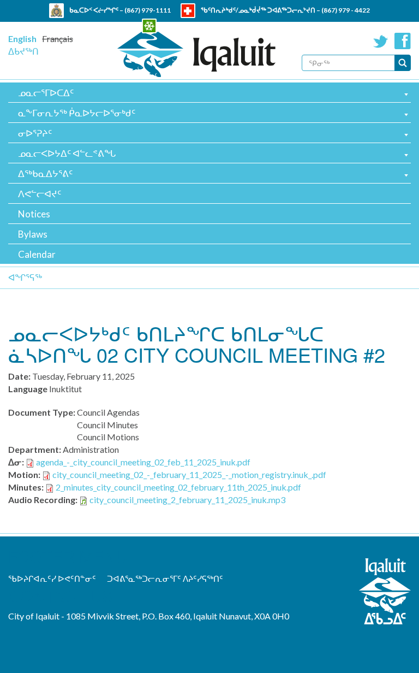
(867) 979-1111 (147, 10)
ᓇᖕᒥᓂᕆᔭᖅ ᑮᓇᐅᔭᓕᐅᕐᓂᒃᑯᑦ (76, 113)
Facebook (402, 41)
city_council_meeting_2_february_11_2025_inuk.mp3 (187, 499)
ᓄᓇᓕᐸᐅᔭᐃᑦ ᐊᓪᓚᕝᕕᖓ (67, 153)
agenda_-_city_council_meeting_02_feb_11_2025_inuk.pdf (143, 462)
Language (27, 388)
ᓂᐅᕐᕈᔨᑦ (35, 133)
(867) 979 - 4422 (345, 10)
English (22, 38)
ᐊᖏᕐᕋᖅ (25, 277)
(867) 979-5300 (254, 25)
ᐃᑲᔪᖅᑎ (23, 51)
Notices (34, 214)
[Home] (196, 54)
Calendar (37, 254)
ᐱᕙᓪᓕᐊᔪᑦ (39, 193)
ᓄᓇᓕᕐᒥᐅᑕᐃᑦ (46, 92)
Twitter (381, 41)
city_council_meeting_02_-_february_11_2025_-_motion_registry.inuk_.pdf (189, 474)
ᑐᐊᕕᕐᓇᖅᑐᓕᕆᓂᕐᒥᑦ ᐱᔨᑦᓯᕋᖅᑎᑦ (165, 578)
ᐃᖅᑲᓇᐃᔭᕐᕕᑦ (45, 173)
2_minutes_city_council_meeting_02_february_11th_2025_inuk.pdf (178, 487)
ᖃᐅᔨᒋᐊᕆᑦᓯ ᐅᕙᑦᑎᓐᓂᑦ (52, 578)
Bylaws (32, 234)
